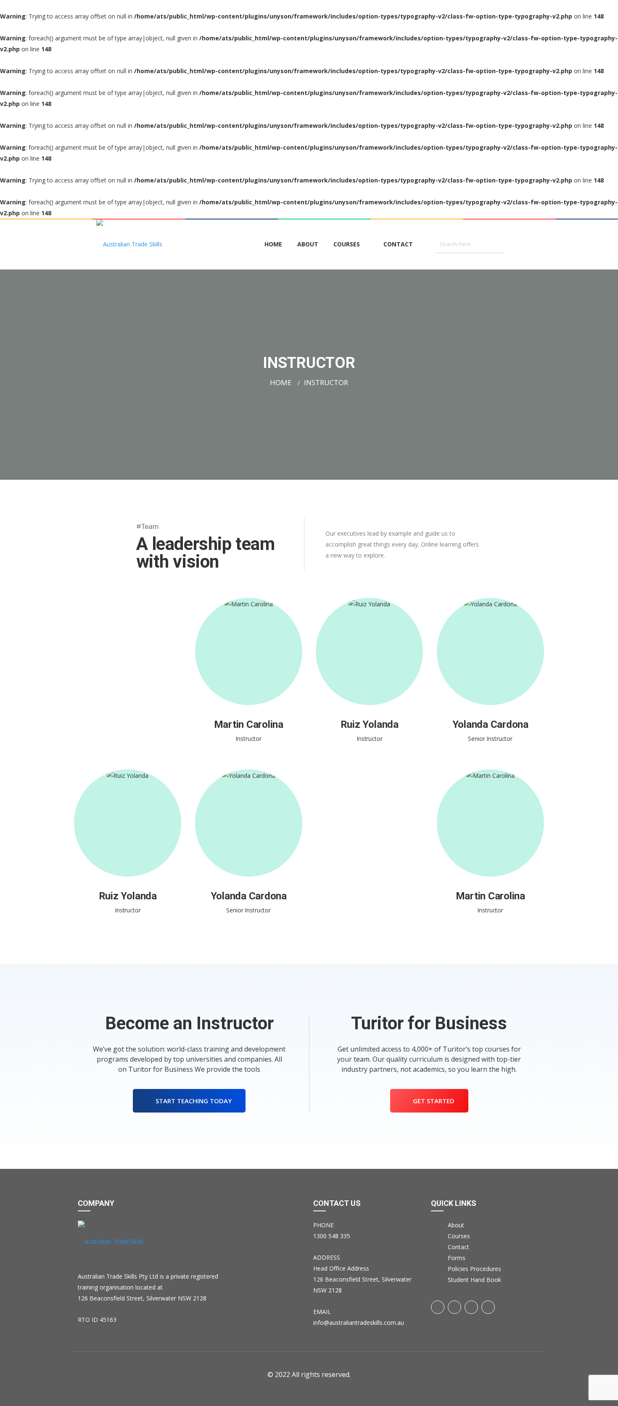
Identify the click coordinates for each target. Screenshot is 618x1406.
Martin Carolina (248, 679)
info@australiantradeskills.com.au (358, 1323)
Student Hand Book (474, 1280)
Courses (346, 244)
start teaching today (193, 1101)
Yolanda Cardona (490, 679)
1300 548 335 (331, 1236)
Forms (456, 1258)
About (307, 244)
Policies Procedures (474, 1269)
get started (432, 1101)
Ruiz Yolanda (370, 679)
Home (273, 244)
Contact (398, 244)
